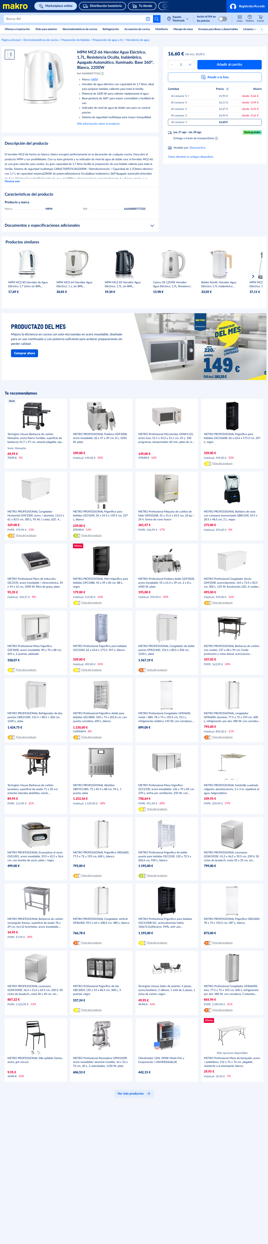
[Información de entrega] (216, 138)
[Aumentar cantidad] (190, 64)
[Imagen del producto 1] (10, 55)
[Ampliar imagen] (44, 77)
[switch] (223, 19)
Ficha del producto (222, 463)
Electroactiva (197, 147)
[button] (247, 6)
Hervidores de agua (137, 40)
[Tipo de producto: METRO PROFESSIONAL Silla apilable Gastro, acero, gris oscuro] (33, 1053)
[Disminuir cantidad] (172, 64)
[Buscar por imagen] (148, 19)
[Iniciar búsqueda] (156, 19)
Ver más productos (131, 1093)
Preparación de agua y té (108, 40)
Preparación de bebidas (76, 40)
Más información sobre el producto (98, 123)
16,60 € (176, 54)
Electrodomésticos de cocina (41, 40)
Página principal (11, 40)
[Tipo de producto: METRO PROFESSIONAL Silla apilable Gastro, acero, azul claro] (38, 1053)
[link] (260, 19)
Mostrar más (12, 181)
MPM (94, 79)
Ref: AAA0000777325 (88, 73)
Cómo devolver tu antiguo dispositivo (190, 157)
